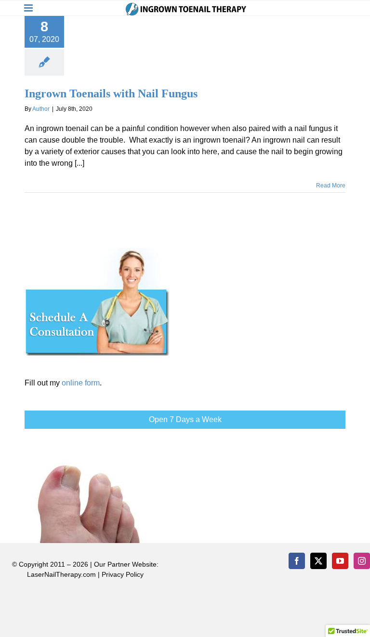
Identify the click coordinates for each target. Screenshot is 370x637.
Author (41, 109)
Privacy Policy (123, 574)
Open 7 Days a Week (185, 419)
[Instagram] (362, 561)
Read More (330, 185)
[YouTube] (340, 561)
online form (81, 383)
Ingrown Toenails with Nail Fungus (111, 93)
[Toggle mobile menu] (29, 8)
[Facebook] (297, 561)
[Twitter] (318, 561)
